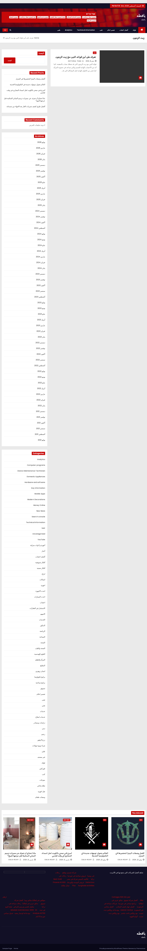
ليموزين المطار (14, 17)
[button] (10, 30)
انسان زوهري (40, 671)
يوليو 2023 (41, 302)
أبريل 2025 (41, 188)
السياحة (42, 637)
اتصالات (42, 579)
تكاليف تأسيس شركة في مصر (77, 879)
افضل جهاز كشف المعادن (125, 907)
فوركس (42, 768)
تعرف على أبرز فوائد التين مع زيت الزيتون (76, 57)
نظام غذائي (41, 786)
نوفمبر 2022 (40, 348)
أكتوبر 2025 (40, 176)
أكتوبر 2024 (40, 222)
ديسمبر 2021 (40, 411)
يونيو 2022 (41, 377)
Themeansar (140, 948)
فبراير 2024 (40, 262)
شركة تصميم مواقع (69, 872)
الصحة (43, 642)
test (43, 528)
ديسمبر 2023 (40, 274)
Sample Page (7, 948)
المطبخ (42, 665)
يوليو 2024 (41, 234)
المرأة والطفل (40, 660)
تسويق (42, 688)
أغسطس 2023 (39, 297)
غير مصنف (41, 757)
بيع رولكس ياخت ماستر (129, 913)
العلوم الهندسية (39, 654)
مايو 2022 (41, 382)
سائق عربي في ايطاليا (30, 903)
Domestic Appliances (36, 476)
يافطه (141, 16)
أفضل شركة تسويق (131, 900)
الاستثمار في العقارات (37, 608)
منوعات (42, 780)
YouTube (41, 539)
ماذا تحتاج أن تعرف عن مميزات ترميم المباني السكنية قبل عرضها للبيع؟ (24, 99)
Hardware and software (35, 482)
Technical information (86, 30)
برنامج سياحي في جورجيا (127, 903)
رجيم (43, 734)
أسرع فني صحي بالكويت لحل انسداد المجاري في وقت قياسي (26, 91)
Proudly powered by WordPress (111, 948)
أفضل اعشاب (123, 30)
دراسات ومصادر (39, 723)
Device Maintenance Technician (31, 471)
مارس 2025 (40, 194)
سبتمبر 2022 (40, 360)
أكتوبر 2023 (41, 285)
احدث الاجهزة (40, 591)
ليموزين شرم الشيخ (43, 17)
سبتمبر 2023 (40, 291)
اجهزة (43, 585)
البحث (41, 53)
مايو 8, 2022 (90, 61)
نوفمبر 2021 (40, 417)
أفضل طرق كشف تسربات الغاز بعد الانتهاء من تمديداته (26, 106)
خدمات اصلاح (40, 717)
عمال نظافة (65, 885)
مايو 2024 (41, 245)
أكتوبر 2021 (41, 423)
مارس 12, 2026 (64, 860)
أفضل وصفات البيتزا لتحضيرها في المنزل (30, 79)
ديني (43, 728)
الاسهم (42, 614)
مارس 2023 (40, 325)
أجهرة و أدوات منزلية (37, 545)
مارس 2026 (40, 148)
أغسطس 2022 (39, 365)
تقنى (101, 30)
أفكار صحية (41, 568)
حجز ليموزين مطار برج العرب (28, 17)
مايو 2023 (41, 314)
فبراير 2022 (40, 400)
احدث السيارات (39, 597)
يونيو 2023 (41, 308)
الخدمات (42, 619)
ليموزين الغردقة (91, 20)
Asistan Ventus (126, 910)
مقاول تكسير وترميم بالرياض (23, 907)
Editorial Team (75, 61)
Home (36, 38)
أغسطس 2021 (40, 434)
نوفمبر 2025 (40, 171)
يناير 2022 (41, 405)
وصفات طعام (40, 797)
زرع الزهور (41, 740)
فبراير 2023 (40, 331)
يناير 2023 (41, 337)
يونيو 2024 (41, 239)
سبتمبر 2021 (40, 428)
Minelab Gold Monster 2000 (22, 910)
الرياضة (42, 631)
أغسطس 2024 (39, 228)
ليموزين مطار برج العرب (89, 17)
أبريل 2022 (41, 388)
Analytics (68, 30)
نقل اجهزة (41, 791)
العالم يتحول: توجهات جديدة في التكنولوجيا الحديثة (27, 84)
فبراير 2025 (40, 199)
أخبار (43, 551)
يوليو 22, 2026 (137, 860)
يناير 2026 (41, 159)
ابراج (43, 574)
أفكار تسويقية (40, 562)
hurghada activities (86, 885)
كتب (43, 774)
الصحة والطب (40, 648)
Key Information (38, 488)
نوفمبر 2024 (40, 216)
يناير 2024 (41, 268)
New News (40, 511)
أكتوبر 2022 (41, 354)
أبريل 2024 (41, 251)
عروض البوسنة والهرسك (75, 882)
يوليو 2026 (41, 142)
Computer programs (36, 465)
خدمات (42, 711)
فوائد (134, 30)
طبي (58, 30)
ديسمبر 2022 (40, 342)
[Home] (141, 30)
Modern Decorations (36, 499)
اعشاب (42, 602)
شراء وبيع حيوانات (38, 745)
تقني (43, 705)
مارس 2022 (40, 394)
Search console (38, 516)
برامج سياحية (40, 682)
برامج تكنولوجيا (39, 677)
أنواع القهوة (134, 916)
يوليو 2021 (41, 440)
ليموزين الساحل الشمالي (74, 17)
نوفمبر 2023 (40, 279)
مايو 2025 (41, 182)
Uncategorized (38, 534)
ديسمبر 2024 (40, 211)
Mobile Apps (39, 494)
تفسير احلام (111, 30)
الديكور (42, 625)
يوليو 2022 (41, 371)
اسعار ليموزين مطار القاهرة (57, 17)
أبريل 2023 (41, 319)
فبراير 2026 (40, 153)
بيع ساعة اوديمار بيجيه (22, 913)
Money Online (39, 505)
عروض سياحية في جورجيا (77, 876)
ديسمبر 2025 (40, 165)
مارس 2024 (40, 256)
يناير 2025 (41, 205)
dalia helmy (123, 859)
